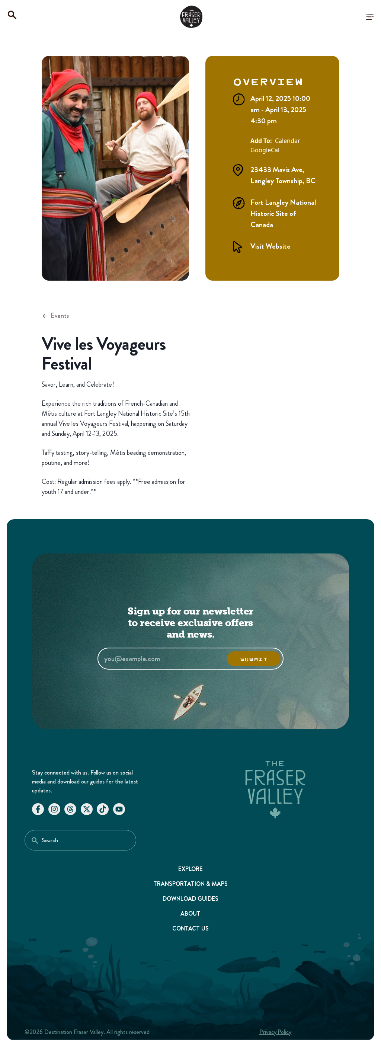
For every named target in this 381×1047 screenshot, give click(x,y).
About (190, 913)
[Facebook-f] (38, 809)
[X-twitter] (87, 809)
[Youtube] (119, 809)
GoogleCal (264, 150)
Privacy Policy (275, 1032)
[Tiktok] (103, 809)
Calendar (287, 141)
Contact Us (190, 928)
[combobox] (80, 840)
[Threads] (70, 809)
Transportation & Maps (190, 884)
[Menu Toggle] (370, 17)
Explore (190, 869)
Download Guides (190, 898)
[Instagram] (54, 809)
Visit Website (270, 246)
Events (60, 315)
